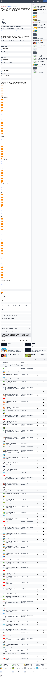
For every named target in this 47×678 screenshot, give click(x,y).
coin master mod (36, 675)
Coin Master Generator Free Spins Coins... (12, 487)
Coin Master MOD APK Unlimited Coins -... (12, 381)
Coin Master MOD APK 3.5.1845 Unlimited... (12, 415)
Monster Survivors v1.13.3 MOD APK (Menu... (12, 605)
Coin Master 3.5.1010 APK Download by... (12, 591)
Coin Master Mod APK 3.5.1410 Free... (11, 530)
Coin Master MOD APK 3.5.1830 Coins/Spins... (12, 412)
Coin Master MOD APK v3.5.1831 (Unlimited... (12, 394)
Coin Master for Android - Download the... (12, 624)
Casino (34, 1)
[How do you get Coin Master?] (35, 71)
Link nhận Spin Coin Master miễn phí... (11, 483)
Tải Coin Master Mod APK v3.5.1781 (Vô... (11, 546)
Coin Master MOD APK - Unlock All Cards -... (12, 556)
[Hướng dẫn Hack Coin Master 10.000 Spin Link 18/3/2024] (35, 10)
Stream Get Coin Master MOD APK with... (12, 443)
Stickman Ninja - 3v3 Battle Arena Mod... (11, 383)
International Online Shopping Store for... (12, 518)
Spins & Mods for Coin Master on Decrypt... (12, 493)
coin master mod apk (9, 372)
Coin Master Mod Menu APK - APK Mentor (12, 421)
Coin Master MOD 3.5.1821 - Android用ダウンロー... (12, 502)
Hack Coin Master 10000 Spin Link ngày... (11, 527)
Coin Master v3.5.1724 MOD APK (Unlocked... (12, 562)
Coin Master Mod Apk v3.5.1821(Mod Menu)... (12, 647)
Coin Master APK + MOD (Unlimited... (11, 653)
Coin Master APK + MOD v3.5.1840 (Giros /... (12, 404)
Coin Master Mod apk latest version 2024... (12, 457)
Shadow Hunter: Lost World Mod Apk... (11, 364)
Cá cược (30, 1)
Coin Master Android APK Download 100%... (12, 641)
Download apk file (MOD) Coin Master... (11, 469)
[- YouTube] (35, 7)
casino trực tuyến (40, 1)
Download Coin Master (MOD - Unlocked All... (12, 371)
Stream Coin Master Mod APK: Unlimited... (12, 610)
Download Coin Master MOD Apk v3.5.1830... (12, 472)
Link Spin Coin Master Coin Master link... (11, 437)
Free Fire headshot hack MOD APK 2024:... (12, 655)
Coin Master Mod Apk (40, 7)
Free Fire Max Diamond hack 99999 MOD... (12, 661)
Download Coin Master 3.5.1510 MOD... (11, 401)
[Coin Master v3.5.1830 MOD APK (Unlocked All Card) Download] (35, 31)
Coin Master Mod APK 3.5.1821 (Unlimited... (12, 512)
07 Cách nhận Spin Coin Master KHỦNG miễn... (11, 451)
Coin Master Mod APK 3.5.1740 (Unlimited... (12, 576)
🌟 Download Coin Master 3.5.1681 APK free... (13, 533)
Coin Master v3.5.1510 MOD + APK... (11, 593)
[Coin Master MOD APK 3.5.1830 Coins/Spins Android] (35, 43)
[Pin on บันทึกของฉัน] (35, 20)
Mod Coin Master (39, 20)
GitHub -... (7, 466)
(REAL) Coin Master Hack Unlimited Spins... (12, 536)
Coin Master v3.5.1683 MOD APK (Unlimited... (12, 632)
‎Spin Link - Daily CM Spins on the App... (11, 649)
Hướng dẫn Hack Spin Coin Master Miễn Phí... (12, 515)
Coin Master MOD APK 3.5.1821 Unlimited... (12, 588)
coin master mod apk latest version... (11, 387)
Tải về (45, 1)
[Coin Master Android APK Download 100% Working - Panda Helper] (35, 62)
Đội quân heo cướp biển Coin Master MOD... (12, 390)
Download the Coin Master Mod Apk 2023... (12, 596)
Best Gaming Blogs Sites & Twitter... (10, 489)
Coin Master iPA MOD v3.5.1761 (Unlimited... (12, 460)
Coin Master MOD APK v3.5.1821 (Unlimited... (12, 407)
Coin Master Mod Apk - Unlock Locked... (12, 573)
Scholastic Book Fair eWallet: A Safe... (11, 424)
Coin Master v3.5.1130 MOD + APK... (10, 430)
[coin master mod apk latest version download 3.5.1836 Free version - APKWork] (35, 13)
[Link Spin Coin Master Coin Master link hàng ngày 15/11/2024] (35, 16)
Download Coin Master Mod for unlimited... (12, 538)
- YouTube (3, 340)
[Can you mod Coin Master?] (35, 49)
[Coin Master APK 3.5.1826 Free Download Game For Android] (35, 34)
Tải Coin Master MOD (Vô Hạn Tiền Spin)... (11, 377)
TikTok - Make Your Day (8, 477)
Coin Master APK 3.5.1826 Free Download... (12, 433)
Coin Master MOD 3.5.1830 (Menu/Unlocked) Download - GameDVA (23, 340)
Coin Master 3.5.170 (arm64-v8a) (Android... (12, 567)
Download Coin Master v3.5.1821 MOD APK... (12, 564)
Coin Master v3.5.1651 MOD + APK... (11, 499)
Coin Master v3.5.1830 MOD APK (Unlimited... (12, 454)
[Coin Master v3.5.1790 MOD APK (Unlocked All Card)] (35, 38)
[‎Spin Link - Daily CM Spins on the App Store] (35, 25)
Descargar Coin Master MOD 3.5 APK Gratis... (12, 427)
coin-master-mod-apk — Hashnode (11, 506)
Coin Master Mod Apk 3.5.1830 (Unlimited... (12, 410)
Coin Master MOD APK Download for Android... (11, 550)
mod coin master (8, 382)
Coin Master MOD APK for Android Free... (12, 541)
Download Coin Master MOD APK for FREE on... (12, 375)
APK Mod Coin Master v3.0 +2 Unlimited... (12, 629)
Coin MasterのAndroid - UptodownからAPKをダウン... (12, 446)
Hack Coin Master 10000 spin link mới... (11, 368)
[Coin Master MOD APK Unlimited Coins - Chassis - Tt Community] (35, 52)
